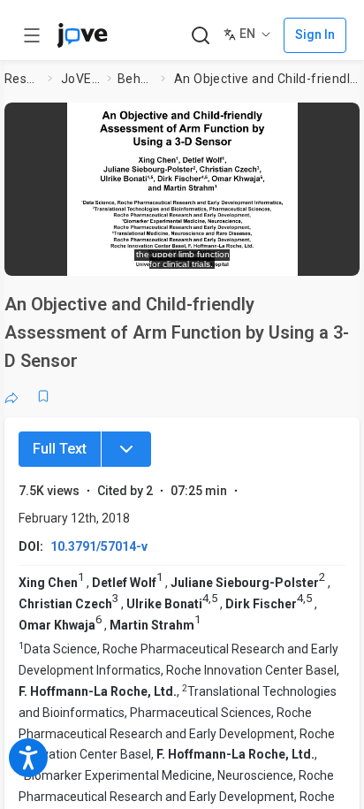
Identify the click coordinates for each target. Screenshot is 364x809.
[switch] (204, 254)
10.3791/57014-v (99, 546)
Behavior (136, 79)
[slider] (109, 253)
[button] (341, 121)
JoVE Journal (80, 79)
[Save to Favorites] (43, 396)
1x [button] (293, 253)
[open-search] (200, 36)
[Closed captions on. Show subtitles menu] (328, 253)
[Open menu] (32, 35)
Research (22, 79)
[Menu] (126, 449)
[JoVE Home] (82, 35)
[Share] (11, 396)
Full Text (60, 448)
